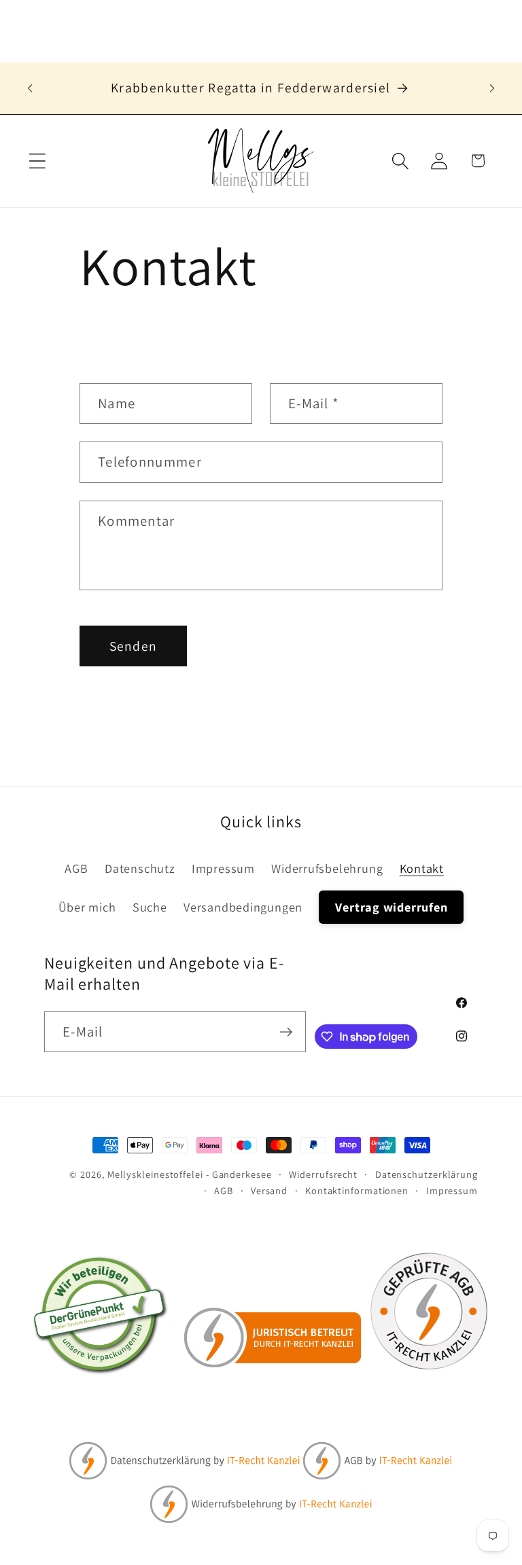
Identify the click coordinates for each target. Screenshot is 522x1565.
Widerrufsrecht (323, 1174)
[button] (37, 160)
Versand (269, 1190)
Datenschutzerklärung (426, 1174)
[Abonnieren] (285, 1032)
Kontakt (422, 868)
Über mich (87, 907)
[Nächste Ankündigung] (492, 88)
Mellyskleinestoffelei (155, 1174)
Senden (133, 646)
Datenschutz (140, 868)
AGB (76, 868)
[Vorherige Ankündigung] (30, 88)
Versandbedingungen (243, 907)
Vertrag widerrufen (391, 907)
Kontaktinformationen (356, 1190)
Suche (150, 907)
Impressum (223, 868)
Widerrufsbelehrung (327, 868)
